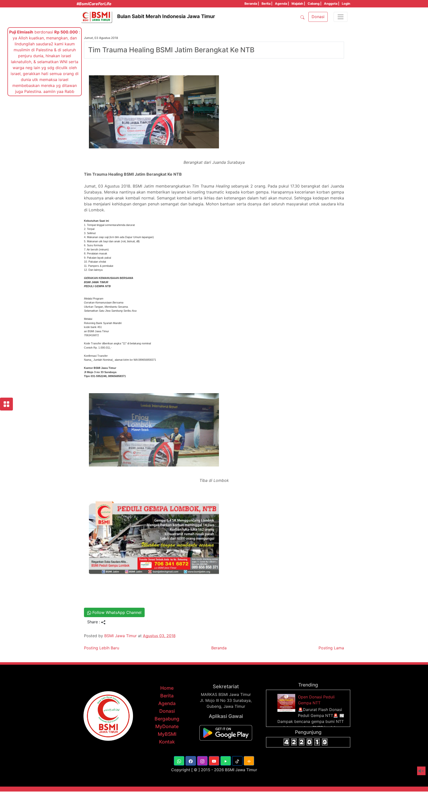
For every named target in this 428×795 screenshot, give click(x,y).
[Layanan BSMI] (6, 404)
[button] (179, 761)
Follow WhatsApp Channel (116, 612)
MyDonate (167, 726)
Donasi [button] (318, 16)
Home (167, 688)
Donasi (167, 711)
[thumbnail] (287, 702)
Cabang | (314, 3)
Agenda (167, 703)
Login (346, 3)
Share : (94, 621)
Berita (167, 696)
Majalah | (298, 3)
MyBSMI (167, 734)
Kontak (167, 742)
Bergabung (167, 719)
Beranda (219, 647)
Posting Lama (331, 647)
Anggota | (331, 3)
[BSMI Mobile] (225, 732)
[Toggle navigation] (341, 17)
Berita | (267, 3)
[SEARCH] (302, 17)
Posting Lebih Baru (101, 647)
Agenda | (282, 3)
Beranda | (251, 3)
